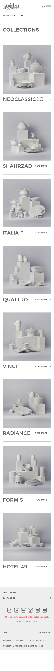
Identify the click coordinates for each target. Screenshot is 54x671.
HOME (6, 15)
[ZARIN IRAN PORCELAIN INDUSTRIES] (22, 6)
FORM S (25, 500)
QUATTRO (25, 300)
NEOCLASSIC (23, 99)
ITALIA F (25, 233)
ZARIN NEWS (45, 632)
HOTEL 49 (25, 567)
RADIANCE (25, 433)
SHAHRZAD (25, 166)
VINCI (25, 366)
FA (43, 6)
